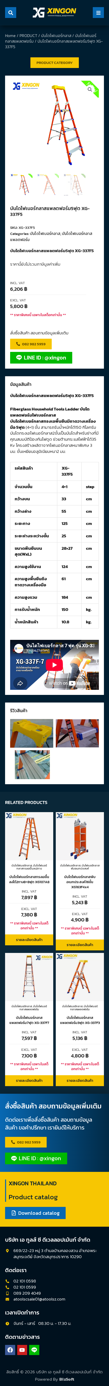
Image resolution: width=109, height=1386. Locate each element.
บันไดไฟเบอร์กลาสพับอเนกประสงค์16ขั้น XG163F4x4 (80, 881)
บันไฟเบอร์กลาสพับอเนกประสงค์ (85, 867)
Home (10, 36)
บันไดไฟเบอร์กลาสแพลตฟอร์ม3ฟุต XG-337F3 (80, 1020)
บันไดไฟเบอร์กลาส (56, 36)
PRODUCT (28, 36)
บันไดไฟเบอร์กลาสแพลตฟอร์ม (33, 1007)
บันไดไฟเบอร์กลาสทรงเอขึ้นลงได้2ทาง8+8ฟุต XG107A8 (29, 879)
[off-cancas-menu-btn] (98, 12)
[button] (90, 89)
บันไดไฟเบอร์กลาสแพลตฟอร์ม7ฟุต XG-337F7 (29, 1020)
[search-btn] (10, 12)
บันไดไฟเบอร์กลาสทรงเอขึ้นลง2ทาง (31, 867)
